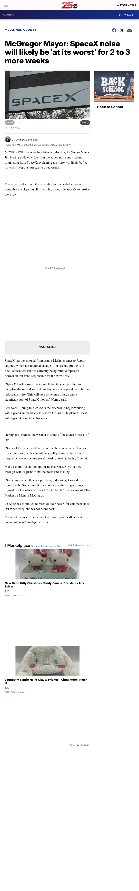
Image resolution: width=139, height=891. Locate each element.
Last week (11, 408)
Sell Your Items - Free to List (46, 546)
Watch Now (126, 5)
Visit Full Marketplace (79, 545)
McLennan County (21, 29)
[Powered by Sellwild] (85, 745)
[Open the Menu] (6, 5)
